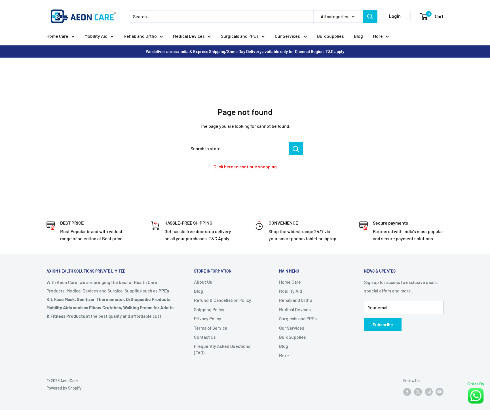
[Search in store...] (296, 148)
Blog (358, 36)
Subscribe (383, 324)
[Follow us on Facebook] (407, 392)
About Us (203, 282)
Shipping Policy (209, 309)
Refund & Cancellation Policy (222, 300)
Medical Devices (189, 36)
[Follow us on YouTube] (439, 392)
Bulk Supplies (330, 36)
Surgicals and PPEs (240, 36)
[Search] (370, 16)
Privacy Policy (207, 318)
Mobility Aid (96, 36)
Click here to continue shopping (245, 166)
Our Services (288, 36)
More (378, 36)
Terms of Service (210, 327)
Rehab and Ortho (140, 36)
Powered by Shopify (64, 388)
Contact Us (205, 337)
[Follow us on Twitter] (418, 392)
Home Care (57, 36)
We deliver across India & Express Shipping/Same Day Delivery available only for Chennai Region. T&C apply (245, 51)
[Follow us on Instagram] (429, 392)
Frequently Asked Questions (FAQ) (222, 349)
